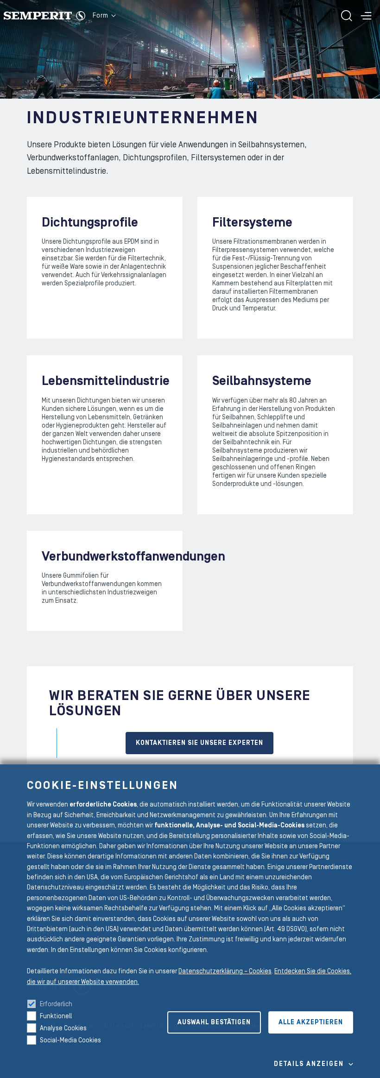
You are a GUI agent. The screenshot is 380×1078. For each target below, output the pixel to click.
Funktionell (56, 1016)
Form (100, 15)
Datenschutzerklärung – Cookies (225, 971)
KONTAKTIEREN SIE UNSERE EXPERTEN (199, 743)
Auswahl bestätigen (214, 1022)
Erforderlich (56, 1004)
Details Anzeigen (309, 1064)
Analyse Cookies (63, 1028)
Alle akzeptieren (311, 1022)
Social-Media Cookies (70, 1040)
